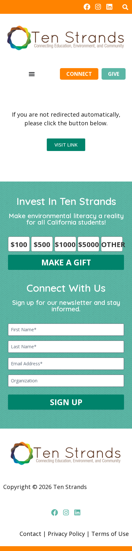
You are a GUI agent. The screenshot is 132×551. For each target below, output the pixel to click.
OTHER (112, 244)
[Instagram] (98, 7)
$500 (42, 244)
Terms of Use (110, 534)
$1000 (65, 244)
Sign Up (66, 401)
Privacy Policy (66, 534)
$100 (19, 244)
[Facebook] (87, 7)
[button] (125, 7)
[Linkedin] (109, 7)
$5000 (88, 244)
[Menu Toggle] (32, 74)
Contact (30, 534)
